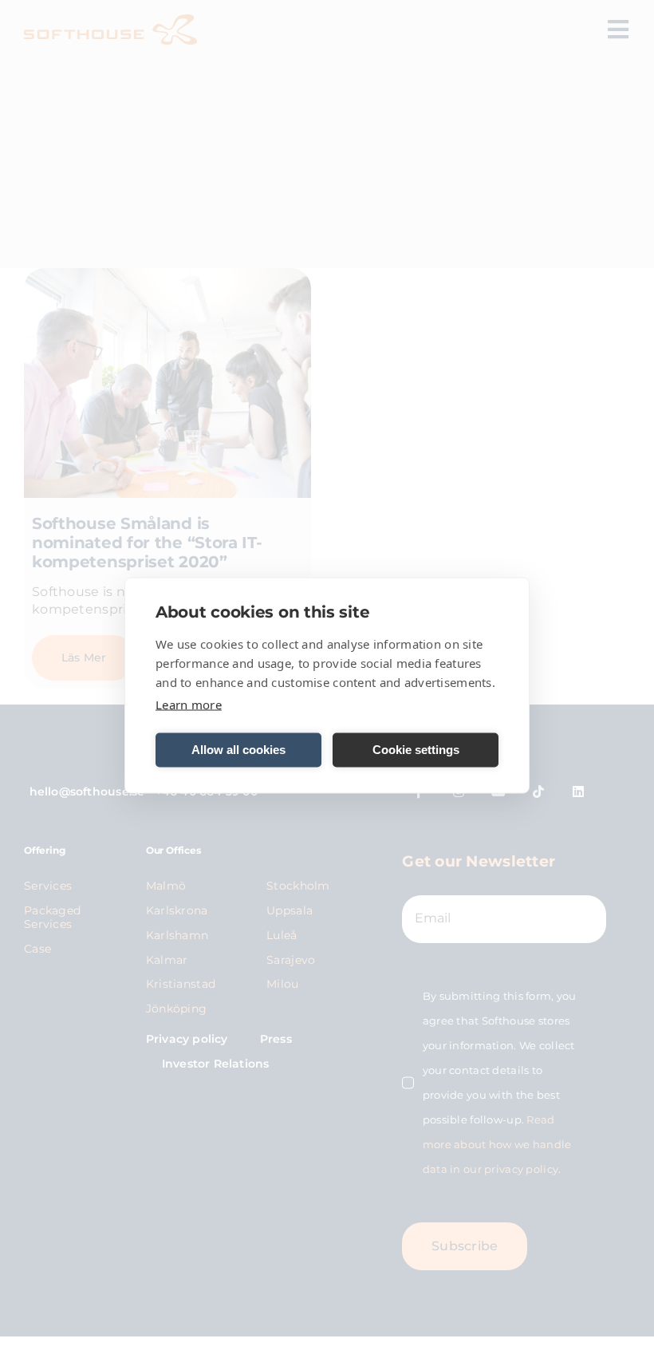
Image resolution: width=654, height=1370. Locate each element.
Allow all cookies (238, 749)
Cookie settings (415, 749)
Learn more (189, 704)
